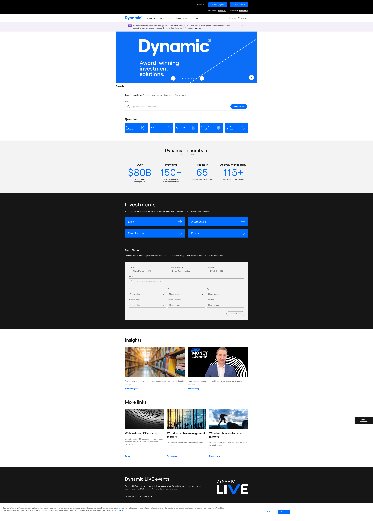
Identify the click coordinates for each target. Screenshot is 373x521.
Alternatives (198, 221)
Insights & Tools (181, 18)
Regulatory (196, 18)
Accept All (284, 512)
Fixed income (136, 233)
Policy (120, 510)
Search (127, 101)
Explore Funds (235, 314)
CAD (213, 271)
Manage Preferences (268, 512)
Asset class (132, 289)
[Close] (370, 505)
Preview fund (239, 106)
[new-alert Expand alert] (241, 25)
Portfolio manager (134, 299)
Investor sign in (218, 5)
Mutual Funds (138, 271)
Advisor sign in (239, 5)
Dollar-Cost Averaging (181, 271)
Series (170, 289)
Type (208, 289)
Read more (197, 28)
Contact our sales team (365, 420)
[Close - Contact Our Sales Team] (357, 420)
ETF (149, 271)
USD (221, 271)
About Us (151, 18)
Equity (195, 233)
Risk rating (210, 299)
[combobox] (147, 294)
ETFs (131, 221)
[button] (182, 78)
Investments (164, 18)
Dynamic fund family (174, 299)
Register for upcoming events (138, 496)
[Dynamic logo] (133, 18)
